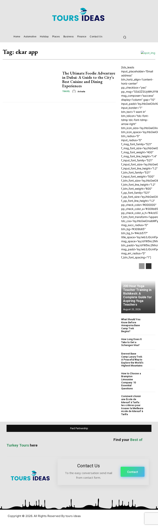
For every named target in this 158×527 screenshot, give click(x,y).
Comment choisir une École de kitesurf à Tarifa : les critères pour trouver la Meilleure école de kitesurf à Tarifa (132, 405)
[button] (124, 37)
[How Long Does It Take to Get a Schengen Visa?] (150, 342)
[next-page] (148, 266)
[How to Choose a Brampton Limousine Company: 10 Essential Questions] (150, 377)
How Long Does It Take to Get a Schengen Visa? (131, 342)
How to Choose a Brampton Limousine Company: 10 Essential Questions (131, 381)
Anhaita (81, 91)
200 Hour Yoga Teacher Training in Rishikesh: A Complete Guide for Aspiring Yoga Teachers (137, 295)
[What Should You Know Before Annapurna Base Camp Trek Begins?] (150, 323)
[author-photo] (74, 91)
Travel (66, 91)
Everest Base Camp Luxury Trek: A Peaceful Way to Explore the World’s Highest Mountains (132, 359)
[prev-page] (142, 266)
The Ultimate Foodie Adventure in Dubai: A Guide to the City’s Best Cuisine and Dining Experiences (88, 79)
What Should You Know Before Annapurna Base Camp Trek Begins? (130, 325)
